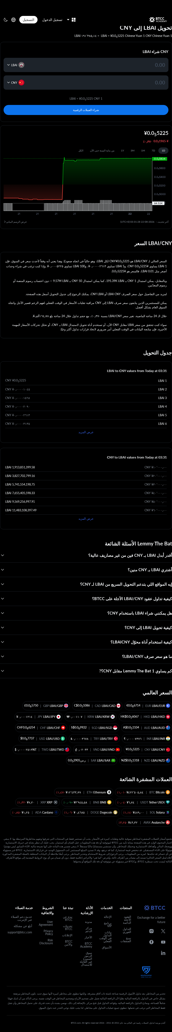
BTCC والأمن (68, 943)
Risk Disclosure (46, 941)
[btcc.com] (158, 19)
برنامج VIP (108, 924)
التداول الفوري (127, 930)
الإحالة (108, 916)
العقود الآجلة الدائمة (127, 919)
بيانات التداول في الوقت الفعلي (105, 936)
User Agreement (46, 923)
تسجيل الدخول (52, 20)
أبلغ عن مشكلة (23, 926)
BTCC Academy (86, 945)
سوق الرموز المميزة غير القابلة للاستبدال (86, 958)
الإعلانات (67, 935)
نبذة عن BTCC (67, 918)
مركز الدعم (88, 929)
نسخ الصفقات (125, 939)
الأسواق (107, 947)
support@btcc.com (20, 932)
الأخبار (88, 937)
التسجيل (28, 20)
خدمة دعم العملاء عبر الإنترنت (21, 918)
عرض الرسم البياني (16, 221)
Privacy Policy (48, 932)
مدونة (88, 922)
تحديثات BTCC (67, 927)
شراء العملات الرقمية (86, 110)
